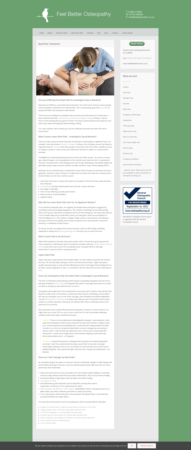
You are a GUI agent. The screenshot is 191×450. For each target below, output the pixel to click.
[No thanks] (188, 446)
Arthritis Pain (128, 153)
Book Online (127, 33)
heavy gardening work (67, 231)
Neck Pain (126, 92)
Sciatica (125, 87)
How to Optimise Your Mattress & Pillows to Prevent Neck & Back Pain (67, 418)
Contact (115, 33)
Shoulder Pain (128, 98)
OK (132, 446)
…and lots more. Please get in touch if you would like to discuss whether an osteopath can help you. (137, 173)
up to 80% (104, 108)
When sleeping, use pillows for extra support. (57, 389)
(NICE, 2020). (59, 283)
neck (40, 270)
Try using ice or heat (48, 381)
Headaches (127, 120)
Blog (106, 33)
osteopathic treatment (55, 299)
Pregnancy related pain (131, 114)
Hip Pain (126, 103)
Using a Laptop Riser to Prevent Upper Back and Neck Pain (62, 410)
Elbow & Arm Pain (129, 131)
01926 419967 (132, 58)
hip (95, 244)
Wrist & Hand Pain (130, 137)
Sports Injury (128, 148)
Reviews (90, 33)
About (50, 33)
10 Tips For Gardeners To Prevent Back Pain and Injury (61, 412)
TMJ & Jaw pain (128, 126)
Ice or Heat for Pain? (48, 423)
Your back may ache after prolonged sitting (75, 118)
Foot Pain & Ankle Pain (131, 142)
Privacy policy (146, 446)
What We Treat (77, 33)
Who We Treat (62, 33)
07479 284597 (146, 58)
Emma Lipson (146, 216)
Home (41, 33)
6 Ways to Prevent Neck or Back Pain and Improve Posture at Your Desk (68, 407)
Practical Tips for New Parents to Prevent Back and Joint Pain (63, 415)
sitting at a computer (68, 144)
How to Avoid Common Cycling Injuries (55, 420)
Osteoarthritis (45, 186)
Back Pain (127, 81)
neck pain (56, 147)
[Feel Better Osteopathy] (95, 23)
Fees (99, 33)
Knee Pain (127, 109)
